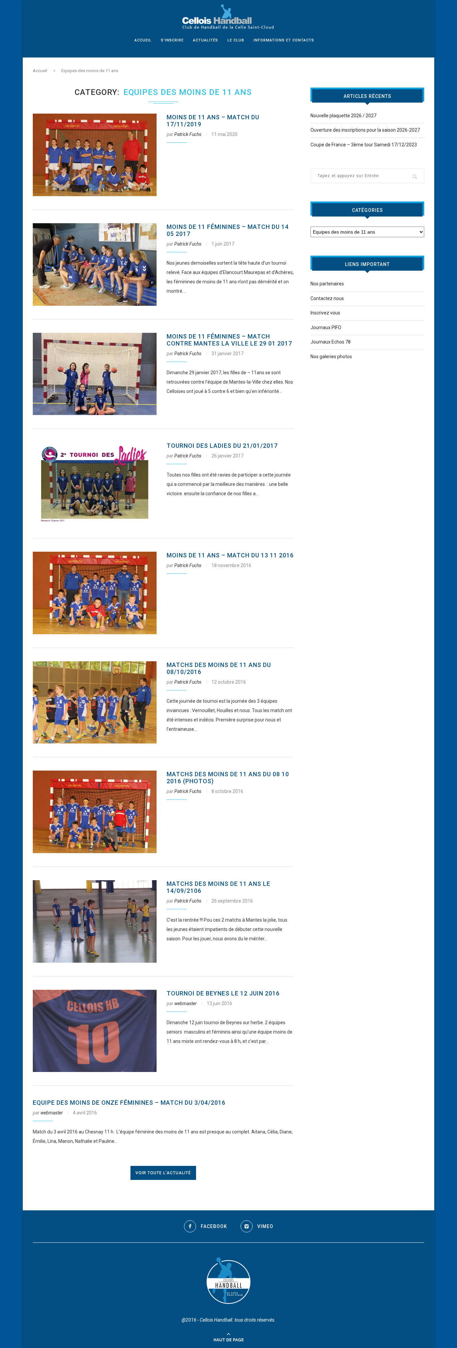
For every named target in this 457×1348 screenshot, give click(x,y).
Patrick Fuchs (187, 134)
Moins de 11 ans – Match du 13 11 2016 (230, 555)
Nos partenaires (327, 283)
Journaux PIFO (325, 327)
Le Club (235, 40)
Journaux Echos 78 (330, 342)
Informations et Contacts (284, 40)
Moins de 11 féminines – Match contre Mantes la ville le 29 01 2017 (229, 340)
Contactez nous (327, 298)
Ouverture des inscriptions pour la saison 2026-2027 (365, 130)
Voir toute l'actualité (163, 1173)
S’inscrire (172, 40)
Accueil (143, 40)
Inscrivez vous (325, 312)
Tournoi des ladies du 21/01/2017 (222, 445)
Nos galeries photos (331, 356)
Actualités (205, 40)
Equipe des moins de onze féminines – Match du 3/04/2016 (129, 1102)
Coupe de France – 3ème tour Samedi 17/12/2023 (363, 144)
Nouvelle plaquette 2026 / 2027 (343, 115)
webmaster (185, 1003)
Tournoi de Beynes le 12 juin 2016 (223, 993)
